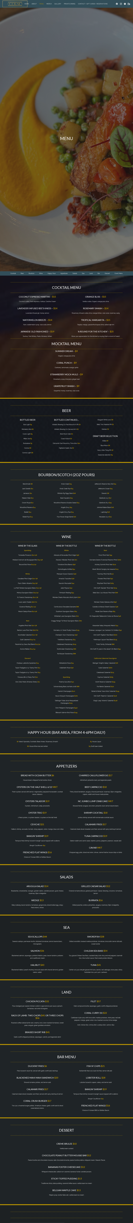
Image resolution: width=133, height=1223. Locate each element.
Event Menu (119, 273)
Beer (22, 273)
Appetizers (64, 273)
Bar (99, 273)
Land (91, 273)
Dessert (107, 273)
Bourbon (31, 273)
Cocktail (13, 273)
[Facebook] (117, 4)
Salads (75, 273)
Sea (83, 273)
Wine (41, 273)
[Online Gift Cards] (129, 4)
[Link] (15, 3)
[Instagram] (121, 4)
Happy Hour (52, 273)
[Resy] (125, 4)
